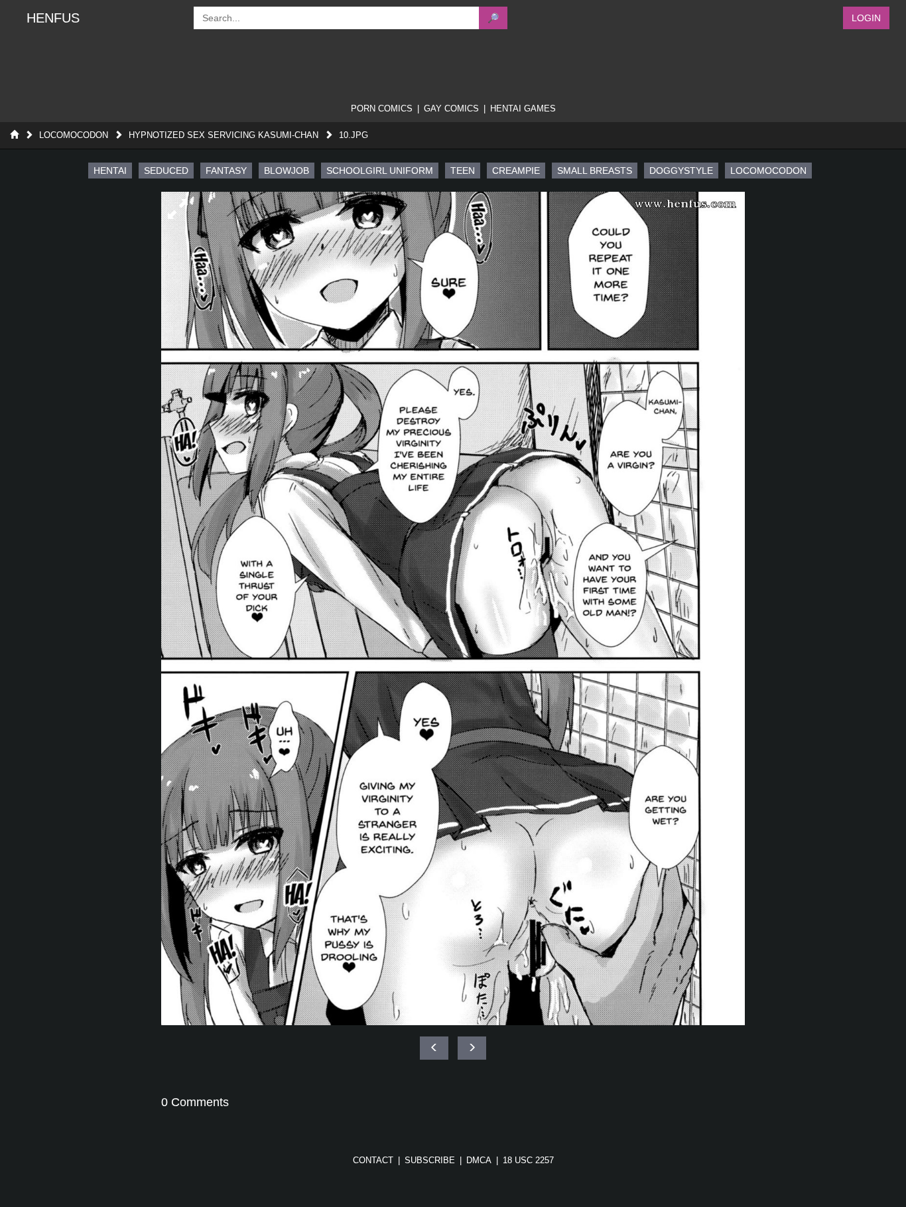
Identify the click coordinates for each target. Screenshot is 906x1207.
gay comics (451, 108)
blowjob (286, 170)
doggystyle (681, 170)
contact (373, 1160)
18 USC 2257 (528, 1160)
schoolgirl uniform (379, 170)
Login (866, 18)
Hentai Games (523, 108)
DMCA (478, 1160)
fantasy (226, 170)
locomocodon (768, 170)
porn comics (382, 108)
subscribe (430, 1160)
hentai (110, 170)
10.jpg (353, 135)
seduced (166, 170)
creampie (516, 170)
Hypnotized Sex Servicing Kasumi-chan (223, 135)
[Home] (14, 135)
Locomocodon (73, 135)
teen (462, 170)
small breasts (594, 170)
